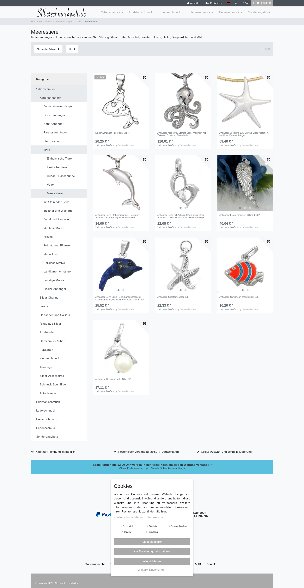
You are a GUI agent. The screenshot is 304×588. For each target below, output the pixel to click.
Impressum (155, 517)
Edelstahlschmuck (141, 12)
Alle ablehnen (152, 561)
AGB (198, 564)
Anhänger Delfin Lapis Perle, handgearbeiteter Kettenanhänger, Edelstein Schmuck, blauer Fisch (120, 298)
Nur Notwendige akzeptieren (152, 551)
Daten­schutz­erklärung (130, 517)
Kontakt (212, 564)
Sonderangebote (259, 12)
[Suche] (236, 3)
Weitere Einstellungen (152, 569)
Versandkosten (126, 145)
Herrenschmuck (200, 12)
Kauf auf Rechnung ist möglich (55, 451)
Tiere (78, 21)
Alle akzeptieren (152, 541)
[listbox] (183, 183)
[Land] (228, 3)
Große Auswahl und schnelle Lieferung (226, 451)
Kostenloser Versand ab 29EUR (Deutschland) (148, 451)
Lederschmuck (171, 12)
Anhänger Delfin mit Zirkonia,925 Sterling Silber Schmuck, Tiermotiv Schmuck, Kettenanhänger (181, 216)
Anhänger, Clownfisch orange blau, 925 (239, 297)
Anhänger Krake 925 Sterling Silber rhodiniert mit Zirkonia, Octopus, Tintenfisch (181, 134)
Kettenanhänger (63, 21)
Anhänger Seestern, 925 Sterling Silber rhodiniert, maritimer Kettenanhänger (244, 134)
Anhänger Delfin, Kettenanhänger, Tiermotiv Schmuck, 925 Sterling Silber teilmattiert (117, 216)
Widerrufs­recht (95, 564)
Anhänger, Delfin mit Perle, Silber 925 (113, 379)
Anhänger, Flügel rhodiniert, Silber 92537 (239, 215)
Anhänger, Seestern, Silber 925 (172, 297)
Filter (266, 49)
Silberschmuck (110, 12)
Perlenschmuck (229, 12)
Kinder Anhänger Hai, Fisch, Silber (112, 133)
